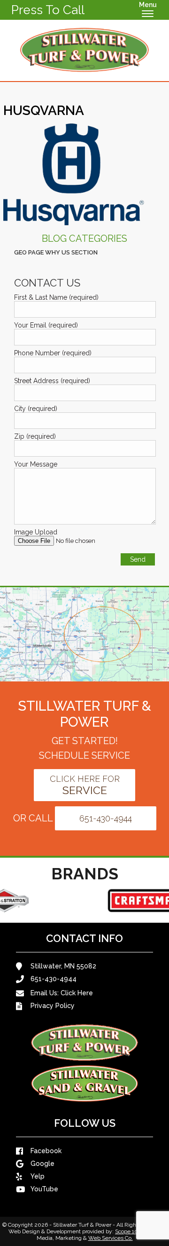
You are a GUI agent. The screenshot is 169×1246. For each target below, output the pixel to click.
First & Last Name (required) (56, 297)
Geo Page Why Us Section (56, 252)
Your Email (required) (46, 325)
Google (42, 1163)
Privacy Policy (53, 1005)
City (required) (35, 408)
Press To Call (47, 10)
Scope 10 (126, 1231)
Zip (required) (35, 436)
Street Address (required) (52, 381)
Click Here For (85, 785)
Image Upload (35, 532)
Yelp (38, 1176)
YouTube (44, 1189)
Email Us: (62, 993)
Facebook (46, 1151)
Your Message (35, 464)
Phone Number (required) (53, 353)
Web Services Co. (110, 1238)
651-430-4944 (105, 818)
